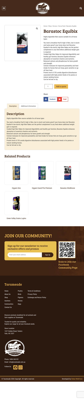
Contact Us (8, 307)
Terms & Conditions (34, 291)
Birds (19, 294)
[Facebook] (15, 367)
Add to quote (61, 86)
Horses (55, 26)
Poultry (20, 291)
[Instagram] (20, 367)
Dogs (19, 304)
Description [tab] (13, 106)
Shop (49, 26)
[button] (4, 8)
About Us (7, 294)
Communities (9, 304)
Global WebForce (76, 379)
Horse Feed (61, 26)
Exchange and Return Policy (37, 297)
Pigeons (20, 297)
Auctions (7, 301)
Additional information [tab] (28, 106)
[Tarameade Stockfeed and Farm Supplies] (42, 8)
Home (45, 26)
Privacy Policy (32, 294)
